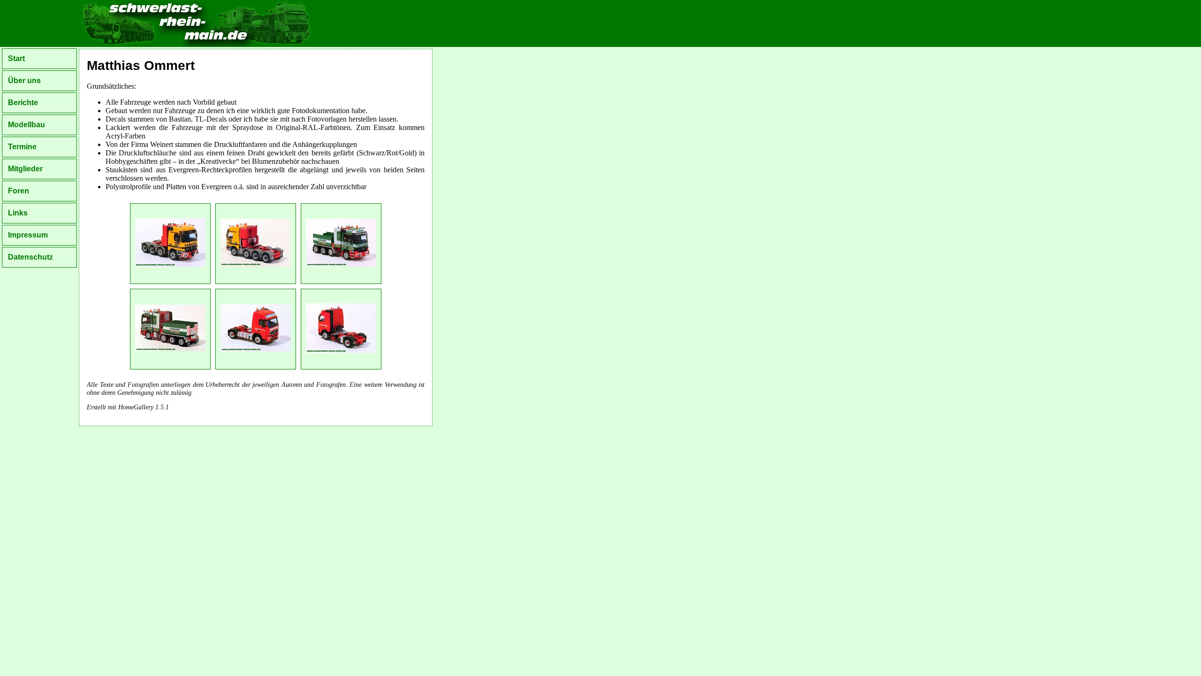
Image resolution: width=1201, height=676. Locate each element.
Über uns (24, 80)
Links (18, 213)
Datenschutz (30, 257)
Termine (22, 147)
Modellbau (26, 125)
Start (16, 58)
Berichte (23, 103)
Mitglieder (25, 169)
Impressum (28, 235)
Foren (18, 191)
